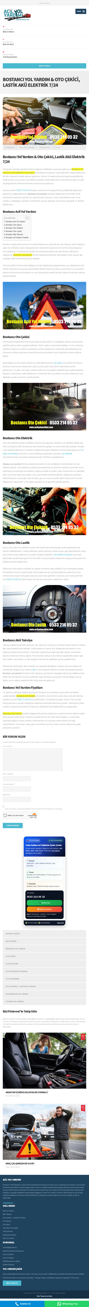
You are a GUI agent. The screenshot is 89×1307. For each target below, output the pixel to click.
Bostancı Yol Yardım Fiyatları (17, 237)
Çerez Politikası (8, 1258)
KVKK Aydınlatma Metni (11, 1261)
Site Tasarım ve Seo (44, 1296)
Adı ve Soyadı (8, 774)
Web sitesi (6, 795)
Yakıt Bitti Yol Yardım (10, 1228)
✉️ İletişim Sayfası (44, 909)
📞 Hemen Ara (44, 903)
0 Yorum (57, 147)
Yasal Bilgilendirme (10, 1247)
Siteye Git (60, 923)
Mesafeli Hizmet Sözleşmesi (13, 1251)
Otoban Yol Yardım (15, 1001)
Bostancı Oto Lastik (14, 231)
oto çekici (58, 363)
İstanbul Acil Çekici (9, 1235)
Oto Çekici (11, 956)
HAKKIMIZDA (8, 1203)
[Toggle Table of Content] (26, 218)
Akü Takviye (11, 941)
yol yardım (56, 851)
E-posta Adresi (8, 784)
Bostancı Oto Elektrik (14, 228)
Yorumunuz (7, 746)
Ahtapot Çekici (13, 933)
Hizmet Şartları (8, 1254)
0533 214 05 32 (44, 66)
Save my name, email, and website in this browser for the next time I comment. (34, 809)
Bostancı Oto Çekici (14, 225)
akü (34, 669)
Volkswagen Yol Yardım (17, 994)
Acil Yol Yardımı (44, 3)
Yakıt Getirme (8, 1231)
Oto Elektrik (12, 964)
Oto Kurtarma (12, 979)
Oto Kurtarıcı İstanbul (17, 971)
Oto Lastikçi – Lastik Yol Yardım (21, 986)
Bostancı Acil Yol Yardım (15, 221)
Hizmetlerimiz (44, 147)
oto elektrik (67, 453)
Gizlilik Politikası (8, 1265)
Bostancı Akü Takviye (14, 234)
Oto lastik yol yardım (63, 554)
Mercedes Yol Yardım (15, 948)
